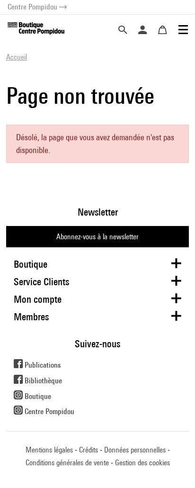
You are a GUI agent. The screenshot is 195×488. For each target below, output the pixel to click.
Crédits (88, 449)
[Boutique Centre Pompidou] (36, 28)
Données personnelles (135, 449)
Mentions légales (49, 449)
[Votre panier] (162, 30)
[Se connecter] (142, 30)
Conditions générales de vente (67, 462)
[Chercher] (122, 30)
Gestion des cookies (142, 462)
